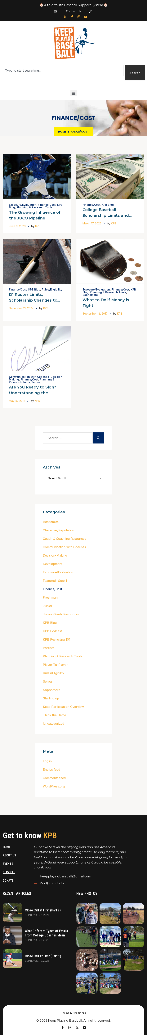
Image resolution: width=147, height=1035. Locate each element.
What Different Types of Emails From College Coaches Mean (46, 933)
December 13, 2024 (21, 308)
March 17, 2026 (91, 223)
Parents (48, 648)
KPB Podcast (52, 631)
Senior (35, 382)
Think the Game (54, 715)
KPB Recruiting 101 (56, 639)
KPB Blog (108, 204)
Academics (51, 522)
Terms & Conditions (73, 1013)
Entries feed (51, 769)
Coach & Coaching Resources (64, 539)
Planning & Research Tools (34, 207)
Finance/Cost (47, 204)
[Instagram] (78, 16)
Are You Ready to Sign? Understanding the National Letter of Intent (34, 393)
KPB (37, 226)
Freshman (50, 597)
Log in (47, 761)
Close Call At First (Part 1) (43, 956)
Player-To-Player (55, 665)
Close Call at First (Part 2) (43, 910)
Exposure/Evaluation (22, 204)
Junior (47, 606)
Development (52, 564)
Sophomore (90, 294)
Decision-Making (55, 555)
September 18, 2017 (95, 313)
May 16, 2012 (17, 400)
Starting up (51, 698)
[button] (73, 93)
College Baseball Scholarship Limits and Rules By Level (105, 215)
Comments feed (54, 778)
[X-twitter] (65, 16)
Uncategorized (53, 723)
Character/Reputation (58, 530)
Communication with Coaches (29, 376)
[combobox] (62, 70)
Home (62, 132)
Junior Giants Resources (61, 614)
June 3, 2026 (17, 226)
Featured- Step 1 (55, 581)
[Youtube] (85, 16)
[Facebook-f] (72, 16)
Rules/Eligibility (52, 289)
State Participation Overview (63, 707)
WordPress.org (54, 786)
